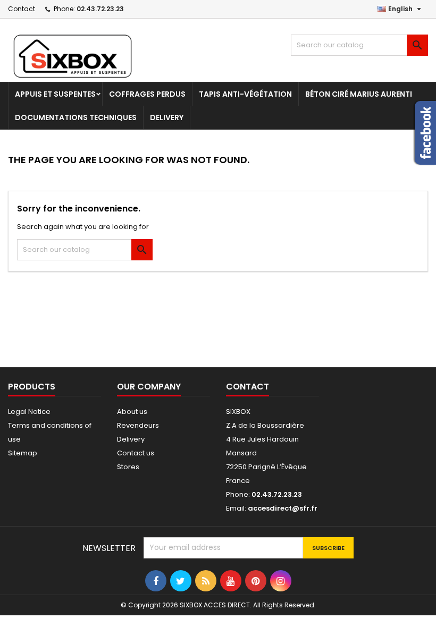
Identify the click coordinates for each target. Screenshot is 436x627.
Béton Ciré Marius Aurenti (358, 94)
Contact (21, 8)
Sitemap (22, 453)
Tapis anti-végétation (245, 94)
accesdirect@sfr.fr (282, 508)
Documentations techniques (76, 117)
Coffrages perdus (147, 94)
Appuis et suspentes (55, 94)
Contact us (135, 453)
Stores (128, 467)
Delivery (166, 117)
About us (132, 411)
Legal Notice (29, 411)
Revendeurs (138, 425)
